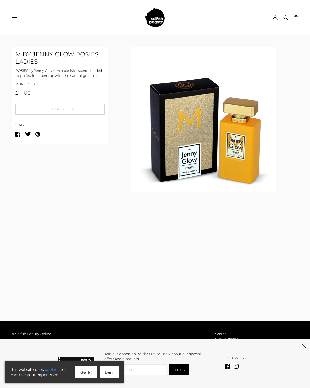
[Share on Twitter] (28, 134)
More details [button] (28, 84)
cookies (52, 369)
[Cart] (296, 17)
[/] (155, 17)
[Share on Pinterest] (37, 134)
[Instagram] (236, 365)
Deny (109, 372)
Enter (179, 370)
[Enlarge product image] (203, 119)
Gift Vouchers (226, 339)
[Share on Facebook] (18, 134)
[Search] (285, 17)
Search (221, 334)
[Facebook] (227, 365)
